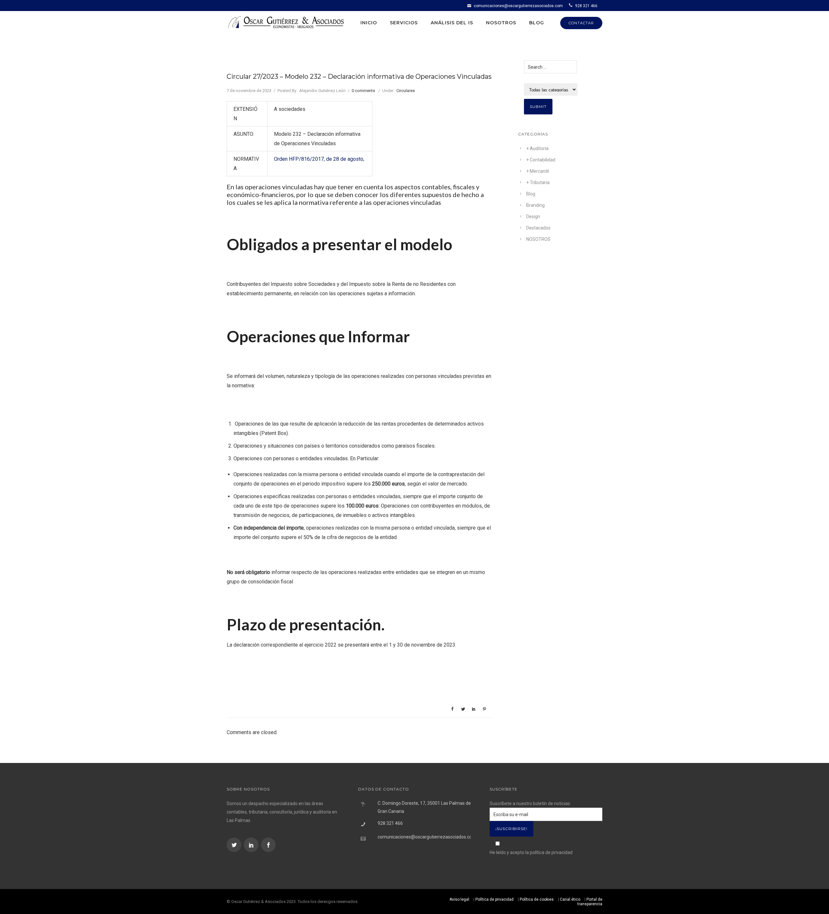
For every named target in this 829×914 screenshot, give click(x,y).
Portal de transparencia (589, 901)
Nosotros (501, 23)
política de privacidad (551, 852)
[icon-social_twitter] (235, 845)
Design (533, 216)
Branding (535, 205)
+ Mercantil (537, 171)
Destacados (538, 227)
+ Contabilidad (540, 159)
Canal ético (570, 899)
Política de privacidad (494, 899)
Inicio (368, 23)
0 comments (363, 90)
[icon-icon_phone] (571, 5)
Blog (536, 23)
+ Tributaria (538, 182)
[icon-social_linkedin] (252, 845)
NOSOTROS (538, 239)
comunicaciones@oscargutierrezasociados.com (518, 6)
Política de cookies (537, 899)
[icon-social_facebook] (268, 845)
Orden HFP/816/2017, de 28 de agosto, (319, 159)
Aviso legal (459, 899)
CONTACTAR (581, 23)
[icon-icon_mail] (470, 5)
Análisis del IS (452, 23)
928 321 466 (586, 6)
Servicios (404, 23)
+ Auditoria (537, 148)
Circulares (405, 90)
